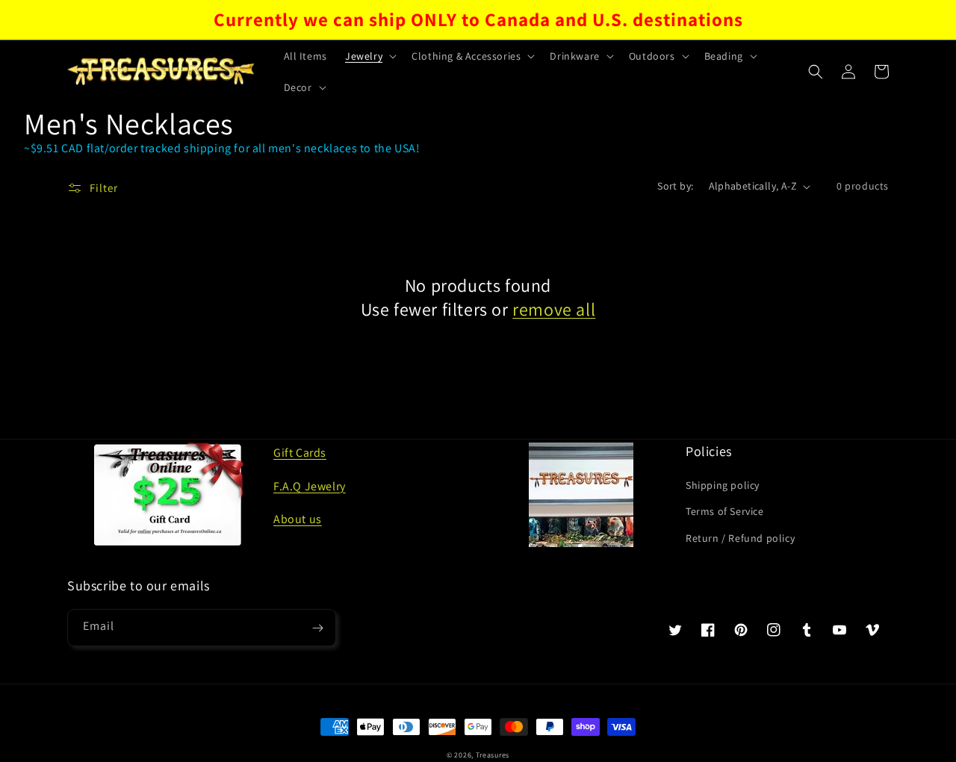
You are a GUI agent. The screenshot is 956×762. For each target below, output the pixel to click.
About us (297, 519)
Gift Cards (299, 452)
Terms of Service (725, 511)
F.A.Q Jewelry (309, 486)
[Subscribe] (317, 627)
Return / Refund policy (740, 538)
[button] (369, 56)
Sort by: (675, 186)
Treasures (492, 755)
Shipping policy (723, 485)
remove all (553, 309)
